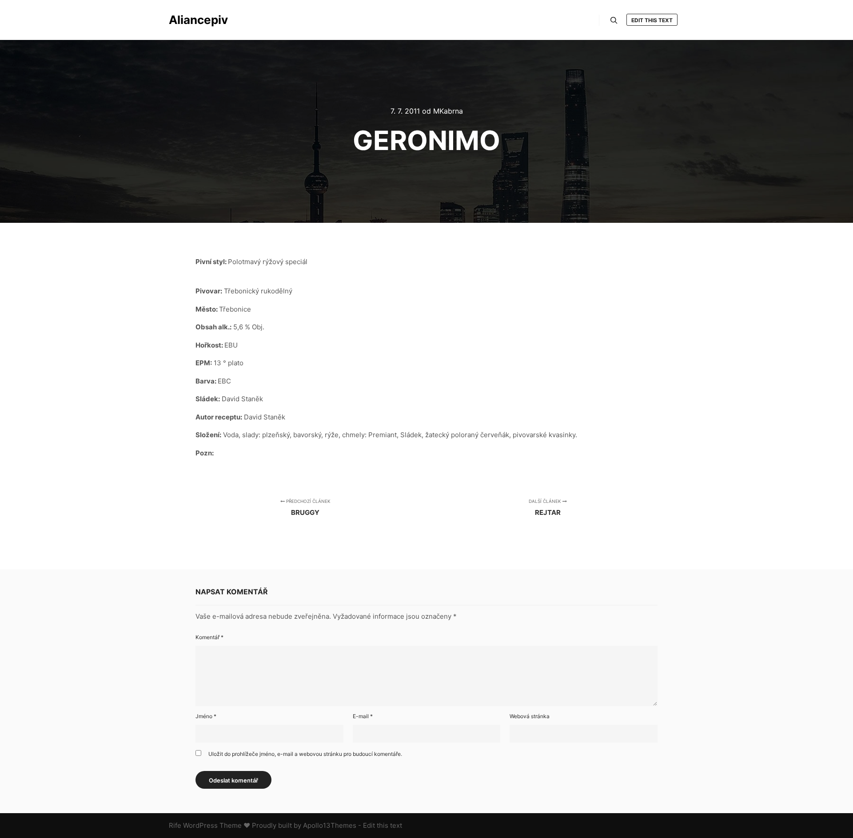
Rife (175, 825)
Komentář (209, 637)
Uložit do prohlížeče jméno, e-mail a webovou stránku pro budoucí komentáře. (305, 754)
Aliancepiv (198, 20)
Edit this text (652, 20)
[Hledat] (614, 20)
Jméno (205, 716)
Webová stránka (530, 716)
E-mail (363, 716)
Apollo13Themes (329, 825)
